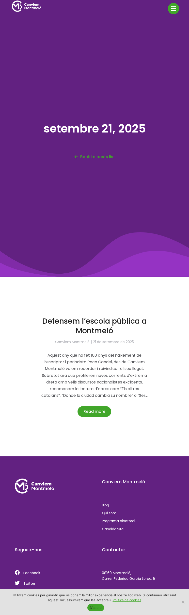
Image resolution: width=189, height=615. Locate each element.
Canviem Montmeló (72, 341)
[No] (182, 601)
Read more (94, 411)
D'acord (96, 608)
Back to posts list (97, 157)
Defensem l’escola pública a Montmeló (94, 326)
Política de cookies (127, 600)
